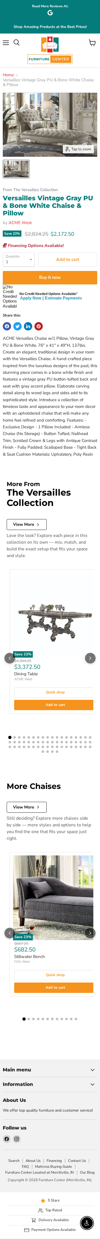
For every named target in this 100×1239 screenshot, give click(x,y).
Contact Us (77, 1160)
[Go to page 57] (52, 751)
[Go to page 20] (14, 742)
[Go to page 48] (62, 747)
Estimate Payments (63, 298)
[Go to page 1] (10, 737)
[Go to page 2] (14, 737)
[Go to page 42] (33, 747)
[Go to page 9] (47, 737)
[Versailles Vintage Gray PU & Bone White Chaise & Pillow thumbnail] (16, 169)
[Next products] (90, 658)
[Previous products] (9, 658)
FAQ (25, 1166)
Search (13, 1160)
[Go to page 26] (43, 742)
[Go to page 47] (57, 747)
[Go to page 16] (80, 737)
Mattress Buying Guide (53, 1166)
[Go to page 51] (76, 747)
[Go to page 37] (10, 747)
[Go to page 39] (19, 747)
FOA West (22, 961)
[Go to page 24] (33, 742)
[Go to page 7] (38, 737)
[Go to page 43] (38, 747)
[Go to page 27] (47, 742)
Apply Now (30, 298)
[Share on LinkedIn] (28, 326)
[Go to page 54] (90, 747)
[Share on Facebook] (7, 326)
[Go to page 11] (57, 737)
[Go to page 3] (19, 737)
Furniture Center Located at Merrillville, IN (39, 1172)
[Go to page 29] (57, 742)
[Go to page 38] (14, 747)
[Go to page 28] (52, 742)
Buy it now (50, 277)
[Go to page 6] (33, 737)
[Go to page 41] (29, 747)
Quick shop (55, 692)
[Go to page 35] (85, 742)
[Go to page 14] (71, 737)
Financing (54, 1160)
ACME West (20, 222)
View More (23, 524)
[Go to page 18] (90, 737)
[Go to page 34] (80, 742)
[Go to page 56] (47, 751)
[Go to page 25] (38, 742)
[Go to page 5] (29, 737)
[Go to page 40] (24, 747)
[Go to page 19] (10, 742)
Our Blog (87, 1172)
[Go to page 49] (66, 747)
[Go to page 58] (57, 751)
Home (8, 75)
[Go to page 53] (85, 747)
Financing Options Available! (35, 245)
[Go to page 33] (76, 742)
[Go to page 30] (62, 742)
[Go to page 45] (47, 747)
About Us (33, 1160)
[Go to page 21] (19, 742)
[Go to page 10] (52, 737)
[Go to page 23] (29, 742)
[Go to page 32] (71, 742)
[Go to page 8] (43, 737)
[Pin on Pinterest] (38, 326)
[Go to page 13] (66, 737)
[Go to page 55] (43, 751)
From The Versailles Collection (30, 189)
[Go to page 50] (71, 747)
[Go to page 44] (43, 747)
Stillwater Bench (29, 956)
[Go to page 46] (52, 747)
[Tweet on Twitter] (17, 326)
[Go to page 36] (90, 742)
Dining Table (26, 674)
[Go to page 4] (24, 737)
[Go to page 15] (76, 737)
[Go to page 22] (24, 742)
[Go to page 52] (80, 747)
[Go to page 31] (66, 742)
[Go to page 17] (85, 737)
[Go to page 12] (62, 737)
